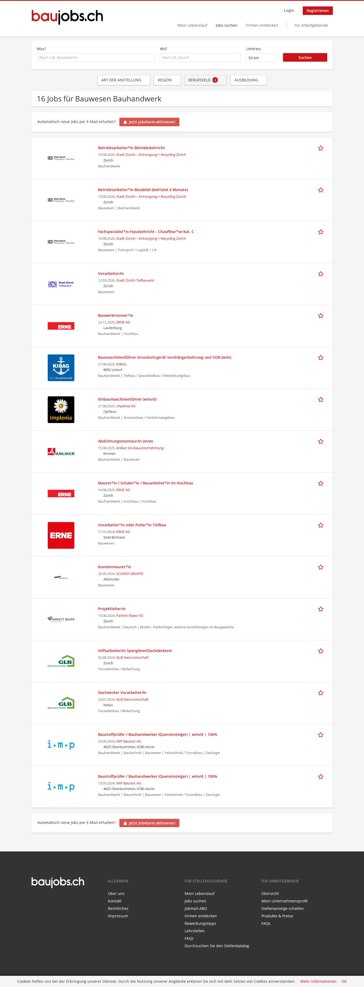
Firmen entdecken (262, 25)
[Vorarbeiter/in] (61, 283)
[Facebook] (35, 900)
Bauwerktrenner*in (115, 315)
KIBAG (121, 364)
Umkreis (253, 48)
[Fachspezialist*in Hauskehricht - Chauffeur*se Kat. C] (61, 241)
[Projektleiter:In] (61, 618)
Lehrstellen (195, 930)
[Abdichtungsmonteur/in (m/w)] (61, 450)
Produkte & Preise (277, 915)
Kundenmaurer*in (114, 566)
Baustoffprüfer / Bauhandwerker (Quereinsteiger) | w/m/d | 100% (157, 734)
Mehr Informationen (318, 981)
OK (344, 981)
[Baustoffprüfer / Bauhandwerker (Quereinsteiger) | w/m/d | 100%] (61, 744)
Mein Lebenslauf (192, 25)
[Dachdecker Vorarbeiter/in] (61, 702)
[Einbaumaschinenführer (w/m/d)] (61, 409)
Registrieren (318, 10)
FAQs (189, 938)
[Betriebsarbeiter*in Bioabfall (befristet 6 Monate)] (61, 199)
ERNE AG (123, 322)
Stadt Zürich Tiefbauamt (135, 280)
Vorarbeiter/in (111, 273)
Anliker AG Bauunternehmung (140, 448)
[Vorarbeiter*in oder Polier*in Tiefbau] (61, 534)
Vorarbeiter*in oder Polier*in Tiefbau (132, 524)
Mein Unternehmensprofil (284, 900)
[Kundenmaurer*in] (61, 576)
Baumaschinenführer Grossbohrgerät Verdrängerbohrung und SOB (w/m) (164, 357)
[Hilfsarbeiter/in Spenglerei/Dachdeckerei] (61, 660)
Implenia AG (125, 406)
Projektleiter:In (112, 608)
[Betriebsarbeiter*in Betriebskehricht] (61, 157)
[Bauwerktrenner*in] (61, 325)
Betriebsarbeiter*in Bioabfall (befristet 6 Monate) (143, 189)
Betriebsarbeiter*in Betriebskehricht (131, 147)
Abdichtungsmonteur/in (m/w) (125, 441)
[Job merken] (321, 147)
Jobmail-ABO (196, 908)
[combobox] (96, 57)
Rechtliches (118, 908)
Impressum (118, 915)
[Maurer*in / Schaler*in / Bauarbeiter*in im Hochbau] (61, 492)
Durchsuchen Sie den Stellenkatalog (217, 945)
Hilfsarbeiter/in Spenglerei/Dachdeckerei (135, 650)
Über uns (116, 893)
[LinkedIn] (43, 900)
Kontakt (115, 900)
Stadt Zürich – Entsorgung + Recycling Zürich (151, 154)
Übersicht (270, 893)
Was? (41, 48)
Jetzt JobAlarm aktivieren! (152, 121)
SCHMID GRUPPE (129, 573)
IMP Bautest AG (128, 741)
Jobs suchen (226, 25)
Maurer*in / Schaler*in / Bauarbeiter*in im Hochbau (145, 482)
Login (289, 10)
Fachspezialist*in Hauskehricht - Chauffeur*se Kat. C (146, 231)
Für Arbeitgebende (311, 25)
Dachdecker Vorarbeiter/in (122, 692)
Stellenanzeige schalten (282, 908)
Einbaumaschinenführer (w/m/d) (127, 399)
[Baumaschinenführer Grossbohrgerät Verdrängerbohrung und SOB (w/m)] (61, 367)
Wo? (163, 48)
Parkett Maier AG (129, 615)
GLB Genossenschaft (132, 657)
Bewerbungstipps (200, 923)
